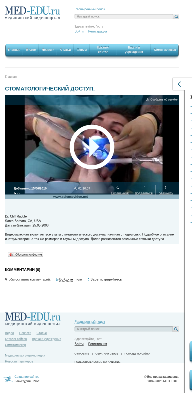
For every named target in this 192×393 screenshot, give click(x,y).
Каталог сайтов (16, 339)
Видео (9, 333)
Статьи (41, 333)
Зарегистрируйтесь (106, 279)
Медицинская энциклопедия (25, 355)
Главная (11, 76)
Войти (79, 31)
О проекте (81, 353)
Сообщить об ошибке (164, 99)
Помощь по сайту (137, 353)
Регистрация (97, 31)
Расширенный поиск (89, 9)
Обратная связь (107, 353)
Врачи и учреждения (46, 339)
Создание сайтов (26, 376)
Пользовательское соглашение (97, 361)
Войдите (66, 279)
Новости (25, 333)
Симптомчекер (15, 345)
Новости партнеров (19, 361)
